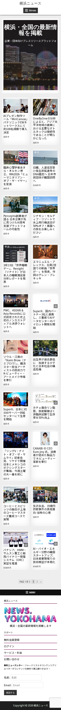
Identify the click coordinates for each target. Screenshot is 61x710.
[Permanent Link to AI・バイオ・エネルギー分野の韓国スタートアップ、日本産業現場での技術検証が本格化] (45, 539)
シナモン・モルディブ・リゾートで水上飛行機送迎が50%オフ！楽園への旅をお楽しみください (44, 224)
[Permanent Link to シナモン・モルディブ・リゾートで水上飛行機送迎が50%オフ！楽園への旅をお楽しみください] (45, 204)
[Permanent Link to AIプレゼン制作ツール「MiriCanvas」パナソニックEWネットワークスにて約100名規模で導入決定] (15, 106)
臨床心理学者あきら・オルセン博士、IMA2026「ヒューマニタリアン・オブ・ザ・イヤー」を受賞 (15, 175)
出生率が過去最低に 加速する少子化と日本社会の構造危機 (44, 364)
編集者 (6, 137)
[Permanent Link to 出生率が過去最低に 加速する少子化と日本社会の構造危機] (45, 348)
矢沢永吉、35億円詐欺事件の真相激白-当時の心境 (44, 509)
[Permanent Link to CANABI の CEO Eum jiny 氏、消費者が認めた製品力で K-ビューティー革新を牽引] (45, 439)
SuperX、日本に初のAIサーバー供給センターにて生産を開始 (15, 414)
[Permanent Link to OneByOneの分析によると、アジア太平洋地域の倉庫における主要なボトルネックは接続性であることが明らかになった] (45, 107)
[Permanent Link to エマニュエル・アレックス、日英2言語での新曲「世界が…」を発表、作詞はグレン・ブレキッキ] (45, 252)
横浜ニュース (30, 3)
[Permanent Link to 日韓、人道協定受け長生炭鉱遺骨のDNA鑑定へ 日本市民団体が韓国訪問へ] (45, 157)
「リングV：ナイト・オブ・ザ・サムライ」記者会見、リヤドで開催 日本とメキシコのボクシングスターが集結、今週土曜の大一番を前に (14, 462)
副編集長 (37, 185)
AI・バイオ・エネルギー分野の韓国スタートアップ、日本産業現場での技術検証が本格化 (44, 555)
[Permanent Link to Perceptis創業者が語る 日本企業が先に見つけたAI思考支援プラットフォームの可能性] (15, 204)
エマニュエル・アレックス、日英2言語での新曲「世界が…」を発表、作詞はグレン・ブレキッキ (44, 270)
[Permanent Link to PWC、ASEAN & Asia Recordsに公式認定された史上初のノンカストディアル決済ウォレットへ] (15, 300)
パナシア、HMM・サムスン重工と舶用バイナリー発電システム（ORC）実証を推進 (14, 556)
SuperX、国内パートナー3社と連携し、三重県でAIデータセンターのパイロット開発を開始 (44, 319)
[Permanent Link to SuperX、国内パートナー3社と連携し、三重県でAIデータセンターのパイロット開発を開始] (45, 301)
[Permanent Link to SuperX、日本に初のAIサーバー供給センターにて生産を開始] (15, 399)
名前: (7, 677)
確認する (10, 692)
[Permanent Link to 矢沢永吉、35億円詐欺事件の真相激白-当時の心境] (45, 495)
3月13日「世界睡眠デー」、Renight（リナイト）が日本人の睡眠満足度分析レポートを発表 (15, 273)
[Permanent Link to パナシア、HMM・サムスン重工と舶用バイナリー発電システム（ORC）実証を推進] (15, 539)
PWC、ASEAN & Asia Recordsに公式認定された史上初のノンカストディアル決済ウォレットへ (14, 318)
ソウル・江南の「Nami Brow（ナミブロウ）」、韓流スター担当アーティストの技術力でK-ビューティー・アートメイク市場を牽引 (14, 368)
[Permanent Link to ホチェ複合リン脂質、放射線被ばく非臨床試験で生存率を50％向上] (45, 398)
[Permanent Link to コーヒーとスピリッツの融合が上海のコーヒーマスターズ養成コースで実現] (15, 495)
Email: (8, 685)
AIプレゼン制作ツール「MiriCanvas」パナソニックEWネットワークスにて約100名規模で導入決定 (15, 124)
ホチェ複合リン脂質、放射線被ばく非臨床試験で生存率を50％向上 (44, 412)
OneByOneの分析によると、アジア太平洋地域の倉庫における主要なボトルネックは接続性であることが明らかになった (45, 128)
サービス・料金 (13, 653)
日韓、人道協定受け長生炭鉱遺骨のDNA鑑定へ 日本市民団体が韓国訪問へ (44, 174)
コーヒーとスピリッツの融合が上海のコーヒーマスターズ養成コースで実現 (14, 512)
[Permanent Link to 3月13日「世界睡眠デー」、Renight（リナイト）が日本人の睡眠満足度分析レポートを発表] (15, 253)
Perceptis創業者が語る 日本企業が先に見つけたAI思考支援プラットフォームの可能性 (15, 222)
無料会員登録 (12, 640)
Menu (32, 10)
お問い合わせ (12, 659)
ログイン (9, 646)
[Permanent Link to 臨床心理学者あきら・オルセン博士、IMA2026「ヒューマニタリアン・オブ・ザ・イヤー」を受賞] (15, 157)
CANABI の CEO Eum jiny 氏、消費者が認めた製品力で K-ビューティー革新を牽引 (44, 455)
